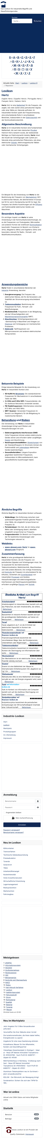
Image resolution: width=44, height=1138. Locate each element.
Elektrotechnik (31, 117)
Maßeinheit (21, 105)
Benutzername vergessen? (13, 832)
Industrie (5, 290)
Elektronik (9, 329)
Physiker (33, 130)
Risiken (25, 420)
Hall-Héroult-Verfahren (14, 987)
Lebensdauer (24, 447)
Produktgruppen (9, 732)
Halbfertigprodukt (13, 992)
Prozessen (15, 577)
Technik (31, 584)
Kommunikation (36, 225)
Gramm (5, 664)
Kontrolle (8, 572)
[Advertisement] (22, 39)
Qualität (9, 1002)
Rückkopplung (10, 973)
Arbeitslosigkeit (8, 602)
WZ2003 (8, 968)
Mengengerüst (10, 978)
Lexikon (9, 990)
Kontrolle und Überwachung (16, 980)
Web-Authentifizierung (24, 818)
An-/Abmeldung (9, 735)
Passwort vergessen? (11, 830)
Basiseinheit (7, 612)
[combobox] (22, 21)
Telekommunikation (13, 304)
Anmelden (22, 825)
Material (9, 1005)
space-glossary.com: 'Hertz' (16, 547)
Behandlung (9, 420)
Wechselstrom (31, 197)
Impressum (7, 738)
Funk (4, 684)
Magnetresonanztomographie (16, 317)
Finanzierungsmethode (11, 633)
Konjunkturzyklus (9, 697)
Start (5, 722)
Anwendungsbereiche (15, 284)
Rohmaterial (10, 1000)
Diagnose (8, 324)
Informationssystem (13, 965)
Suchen (14, 17)
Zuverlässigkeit (27, 575)
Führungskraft (11, 995)
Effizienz (38, 204)
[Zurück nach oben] (40, 1134)
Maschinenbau (11, 319)
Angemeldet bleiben (13, 812)
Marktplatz (7, 728)
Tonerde (9, 1007)
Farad (4, 622)
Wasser (9, 1010)
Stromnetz (19, 394)
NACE (7, 983)
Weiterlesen (7, 609)
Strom (8, 997)
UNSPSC (8, 963)
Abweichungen (33, 442)
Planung (21, 584)
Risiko (8, 985)
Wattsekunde (7, 674)
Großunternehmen (12, 970)
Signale (14, 143)
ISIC (6, 975)
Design (7, 440)
